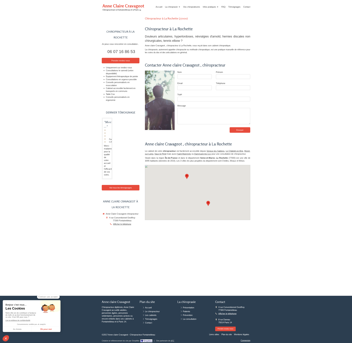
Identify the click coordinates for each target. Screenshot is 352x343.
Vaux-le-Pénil (160, 154)
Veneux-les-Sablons (216, 151)
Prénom (219, 72)
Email (179, 83)
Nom (179, 72)
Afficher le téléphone (122, 224)
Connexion (245, 340)
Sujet (179, 94)
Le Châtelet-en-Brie (234, 151)
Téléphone (220, 83)
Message (181, 106)
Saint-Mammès (184, 154)
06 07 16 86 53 (121, 51)
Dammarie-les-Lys (202, 154)
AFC (172, 341)
